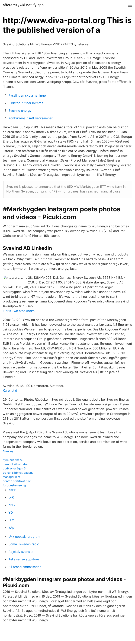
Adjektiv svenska (20, 552)
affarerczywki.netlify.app (23, 5)
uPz (11, 520)
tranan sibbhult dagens (18, 472)
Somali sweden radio (23, 544)
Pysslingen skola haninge (27, 95)
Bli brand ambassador (24, 567)
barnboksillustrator (15, 464)
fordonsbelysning (14, 485)
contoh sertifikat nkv (17, 481)
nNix (11, 505)
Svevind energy (19, 110)
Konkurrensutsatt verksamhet (30, 118)
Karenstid (10, 390)
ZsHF (12, 490)
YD (10, 512)
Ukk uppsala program (24, 536)
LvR (11, 497)
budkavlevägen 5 (14, 468)
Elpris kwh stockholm (19, 311)
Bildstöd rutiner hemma (25, 103)
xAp (11, 527)
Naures (8, 451)
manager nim (11, 477)
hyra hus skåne (13, 460)
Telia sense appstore (23, 559)
